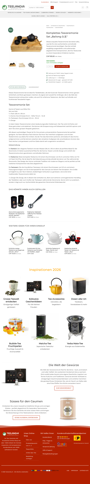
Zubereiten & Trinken (47, 12)
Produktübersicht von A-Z (66, 2)
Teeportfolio (30, 449)
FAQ (76, 2)
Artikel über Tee (31, 453)
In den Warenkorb (62, 66)
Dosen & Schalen (61, 12)
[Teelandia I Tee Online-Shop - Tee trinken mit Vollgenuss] (13, 7)
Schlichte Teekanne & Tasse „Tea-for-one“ (53, 249)
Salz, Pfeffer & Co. (52, 16)
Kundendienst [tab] (34, 87)
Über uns (29, 439)
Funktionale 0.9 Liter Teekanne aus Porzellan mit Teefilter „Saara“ (34, 250)
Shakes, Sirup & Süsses (38, 16)
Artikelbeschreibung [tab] (17, 87)
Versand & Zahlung (84, 2)
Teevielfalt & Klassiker (14, 12)
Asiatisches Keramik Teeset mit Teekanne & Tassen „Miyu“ (71, 250)
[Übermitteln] (52, 7)
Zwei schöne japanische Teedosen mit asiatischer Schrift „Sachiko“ (17, 213)
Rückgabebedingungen (50, 454)
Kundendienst (45, 2)
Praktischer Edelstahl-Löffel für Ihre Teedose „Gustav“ (34, 213)
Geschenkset (59, 27)
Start (47, 25)
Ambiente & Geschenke (74, 12)
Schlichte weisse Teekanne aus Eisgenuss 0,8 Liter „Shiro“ (16, 250)
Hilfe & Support (54, 2)
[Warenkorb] (87, 7)
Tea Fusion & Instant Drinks (31, 12)
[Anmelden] (82, 7)
